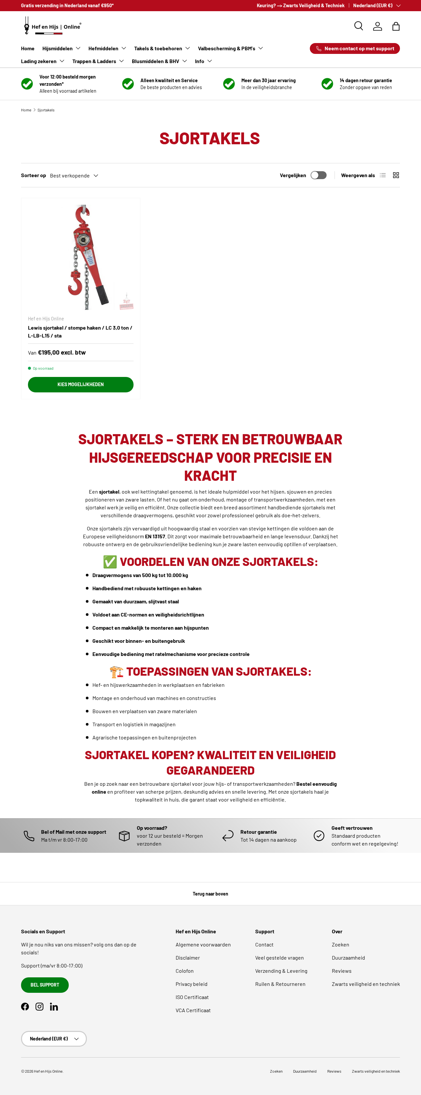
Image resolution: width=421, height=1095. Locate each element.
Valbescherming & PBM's (226, 48)
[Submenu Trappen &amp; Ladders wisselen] (121, 61)
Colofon (185, 970)
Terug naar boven (210, 894)
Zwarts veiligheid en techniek (366, 984)
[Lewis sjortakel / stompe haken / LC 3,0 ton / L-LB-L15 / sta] (81, 257)
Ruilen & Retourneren (280, 984)
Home (28, 48)
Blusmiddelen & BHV (155, 61)
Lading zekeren (39, 61)
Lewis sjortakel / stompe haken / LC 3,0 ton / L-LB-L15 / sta (80, 331)
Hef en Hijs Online (48, 1071)
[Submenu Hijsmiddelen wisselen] (78, 48)
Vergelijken (293, 175)
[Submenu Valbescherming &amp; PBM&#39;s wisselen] (260, 48)
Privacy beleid (192, 984)
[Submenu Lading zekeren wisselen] (62, 61)
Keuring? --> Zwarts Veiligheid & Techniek (301, 5)
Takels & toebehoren (158, 48)
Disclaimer (188, 957)
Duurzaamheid (348, 957)
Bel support (45, 985)
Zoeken (340, 944)
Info (199, 61)
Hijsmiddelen (57, 48)
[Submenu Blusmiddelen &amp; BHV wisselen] (184, 61)
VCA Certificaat (193, 1010)
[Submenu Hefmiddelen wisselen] (124, 48)
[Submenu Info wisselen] (209, 61)
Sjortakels (46, 109)
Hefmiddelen (103, 48)
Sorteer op (33, 175)
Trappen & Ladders (94, 61)
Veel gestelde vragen (279, 957)
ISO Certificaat (192, 997)
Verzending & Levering (281, 970)
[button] (396, 26)
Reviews (342, 970)
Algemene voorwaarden (203, 944)
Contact (264, 944)
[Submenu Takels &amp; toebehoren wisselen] (187, 48)
